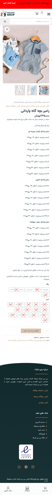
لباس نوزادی (44, 106)
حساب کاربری (8, 491)
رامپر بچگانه (41, 102)
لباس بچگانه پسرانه (13, 106)
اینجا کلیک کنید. (9, 3)
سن (47, 299)
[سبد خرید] (45, 488)
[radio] (37, 290)
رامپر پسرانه (32, 102)
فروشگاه (27, 491)
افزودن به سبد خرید (31, 330)
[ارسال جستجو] (5, 21)
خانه (47, 102)
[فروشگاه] (27, 488)
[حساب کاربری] (8, 488)
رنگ (47, 284)
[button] (48, 14)
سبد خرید (45, 491)
